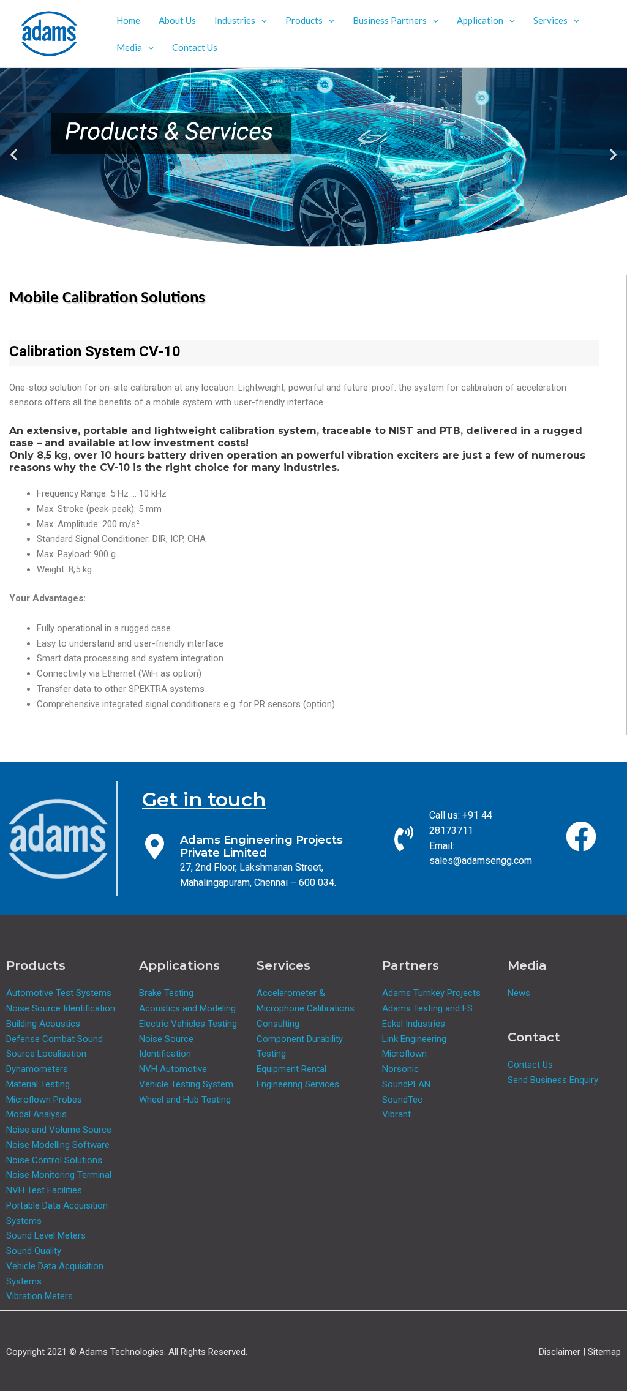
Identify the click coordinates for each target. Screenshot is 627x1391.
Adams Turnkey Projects (431, 993)
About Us (177, 20)
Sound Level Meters (46, 1235)
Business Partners (390, 20)
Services (550, 20)
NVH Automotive (173, 1068)
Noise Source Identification (60, 1008)
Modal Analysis (36, 1114)
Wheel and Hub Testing (185, 1099)
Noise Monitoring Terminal (58, 1174)
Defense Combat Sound (54, 1038)
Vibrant (396, 1114)
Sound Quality (33, 1250)
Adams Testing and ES (427, 1008)
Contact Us (194, 47)
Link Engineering (414, 1038)
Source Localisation (46, 1053)
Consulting (278, 1023)
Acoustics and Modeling (187, 1008)
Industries (234, 20)
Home (128, 20)
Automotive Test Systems (58, 993)
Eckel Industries (413, 1023)
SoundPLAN (406, 1084)
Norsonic (400, 1068)
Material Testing (38, 1084)
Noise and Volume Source (58, 1129)
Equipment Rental (291, 1068)
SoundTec (402, 1099)
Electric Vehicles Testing (188, 1023)
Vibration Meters (39, 1296)
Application (480, 20)
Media (129, 47)
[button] (261, 20)
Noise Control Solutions (54, 1160)
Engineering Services (298, 1084)
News (519, 993)
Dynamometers (37, 1068)
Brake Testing (166, 993)
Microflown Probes (44, 1099)
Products (304, 20)
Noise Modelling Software (58, 1144)
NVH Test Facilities (44, 1190)
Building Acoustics (43, 1023)
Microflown (404, 1053)
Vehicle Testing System (186, 1084)
